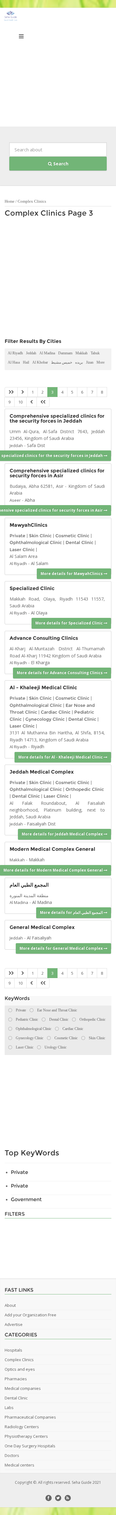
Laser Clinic (22, 549)
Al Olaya (39, 613)
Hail (26, 362)
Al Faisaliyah (39, 938)
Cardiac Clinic (56, 712)
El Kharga (40, 662)
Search (60, 164)
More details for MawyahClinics (72, 573)
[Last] (43, 402)
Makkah (81, 353)
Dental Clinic (79, 542)
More (101, 362)
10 (20, 402)
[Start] (11, 392)
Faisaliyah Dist (41, 824)
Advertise (14, 1324)
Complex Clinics (32, 201)
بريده (79, 362)
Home (10, 201)
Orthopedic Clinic (85, 789)
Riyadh (37, 746)
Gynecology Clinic (45, 719)
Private (17, 535)
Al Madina (47, 353)
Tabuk (95, 353)
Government (26, 1199)
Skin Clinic (40, 535)
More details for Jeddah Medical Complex (63, 834)
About (10, 1305)
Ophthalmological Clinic (36, 542)
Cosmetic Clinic (72, 535)
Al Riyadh (15, 353)
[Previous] (22, 392)
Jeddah (31, 353)
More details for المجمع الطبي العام (72, 912)
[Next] (31, 402)
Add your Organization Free (30, 1315)
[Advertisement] (58, 69)
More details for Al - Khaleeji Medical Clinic (61, 757)
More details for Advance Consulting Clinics (60, 672)
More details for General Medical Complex (61, 948)
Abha (30, 500)
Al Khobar (40, 362)
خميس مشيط (61, 362)
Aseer (15, 500)
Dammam (65, 353)
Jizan (89, 362)
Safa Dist (36, 445)
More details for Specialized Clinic (69, 623)
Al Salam (39, 563)
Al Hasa (14, 362)
